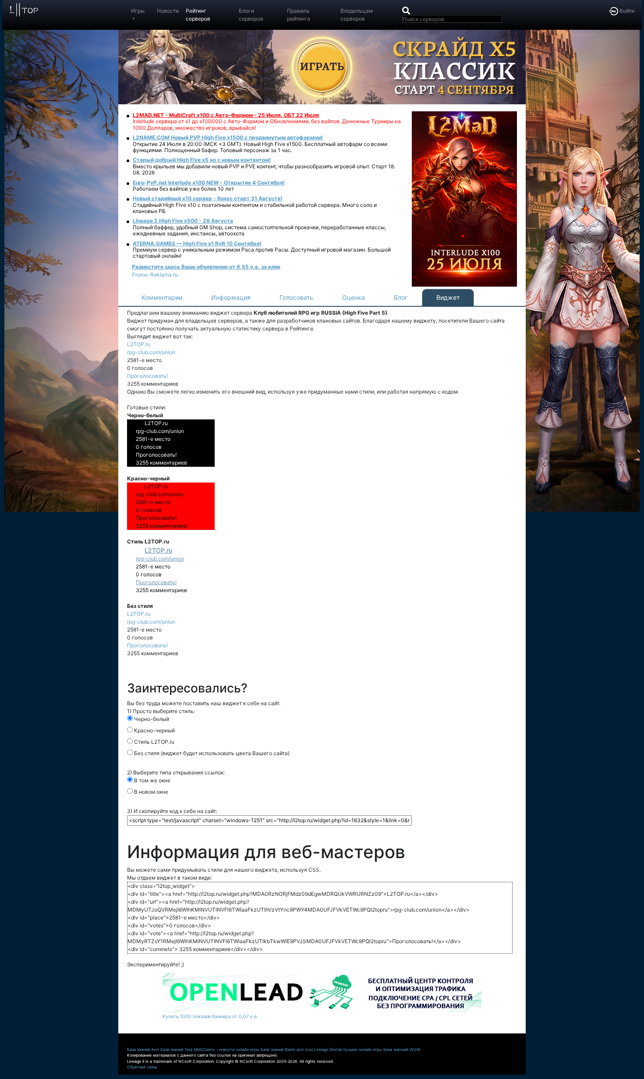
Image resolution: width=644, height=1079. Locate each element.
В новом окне (150, 791)
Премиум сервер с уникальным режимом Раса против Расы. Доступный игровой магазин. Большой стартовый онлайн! (262, 252)
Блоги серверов (251, 14)
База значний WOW (402, 1049)
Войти (626, 10)
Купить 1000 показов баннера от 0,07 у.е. (210, 1016)
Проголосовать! (147, 376)
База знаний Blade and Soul (287, 1049)
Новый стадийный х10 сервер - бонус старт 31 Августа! (207, 198)
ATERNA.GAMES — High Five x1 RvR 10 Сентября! (197, 243)
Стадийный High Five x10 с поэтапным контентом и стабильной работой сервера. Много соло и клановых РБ (255, 208)
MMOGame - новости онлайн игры (226, 1049)
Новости (168, 10)
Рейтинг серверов (198, 14)
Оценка (353, 297)
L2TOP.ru (138, 344)
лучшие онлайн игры (362, 1049)
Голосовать (296, 297)
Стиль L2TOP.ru (153, 741)
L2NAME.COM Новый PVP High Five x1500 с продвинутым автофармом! (228, 137)
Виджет (448, 297)
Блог (400, 297)
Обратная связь (142, 1067)
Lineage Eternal (328, 1049)
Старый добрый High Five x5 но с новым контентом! (202, 159)
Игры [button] (138, 10)
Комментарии (162, 297)
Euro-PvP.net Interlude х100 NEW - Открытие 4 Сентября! (209, 182)
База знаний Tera (176, 1049)
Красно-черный (154, 730)
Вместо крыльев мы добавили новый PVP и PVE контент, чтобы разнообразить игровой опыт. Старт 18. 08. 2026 (264, 169)
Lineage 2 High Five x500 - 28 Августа (183, 220)
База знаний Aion (143, 1049)
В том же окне (151, 780)
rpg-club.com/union (151, 352)
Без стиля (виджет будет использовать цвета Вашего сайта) (211, 753)
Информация (231, 297)
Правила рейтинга (298, 14)
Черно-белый (151, 719)
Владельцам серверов (356, 14)
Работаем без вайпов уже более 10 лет (183, 188)
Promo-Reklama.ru (155, 274)
